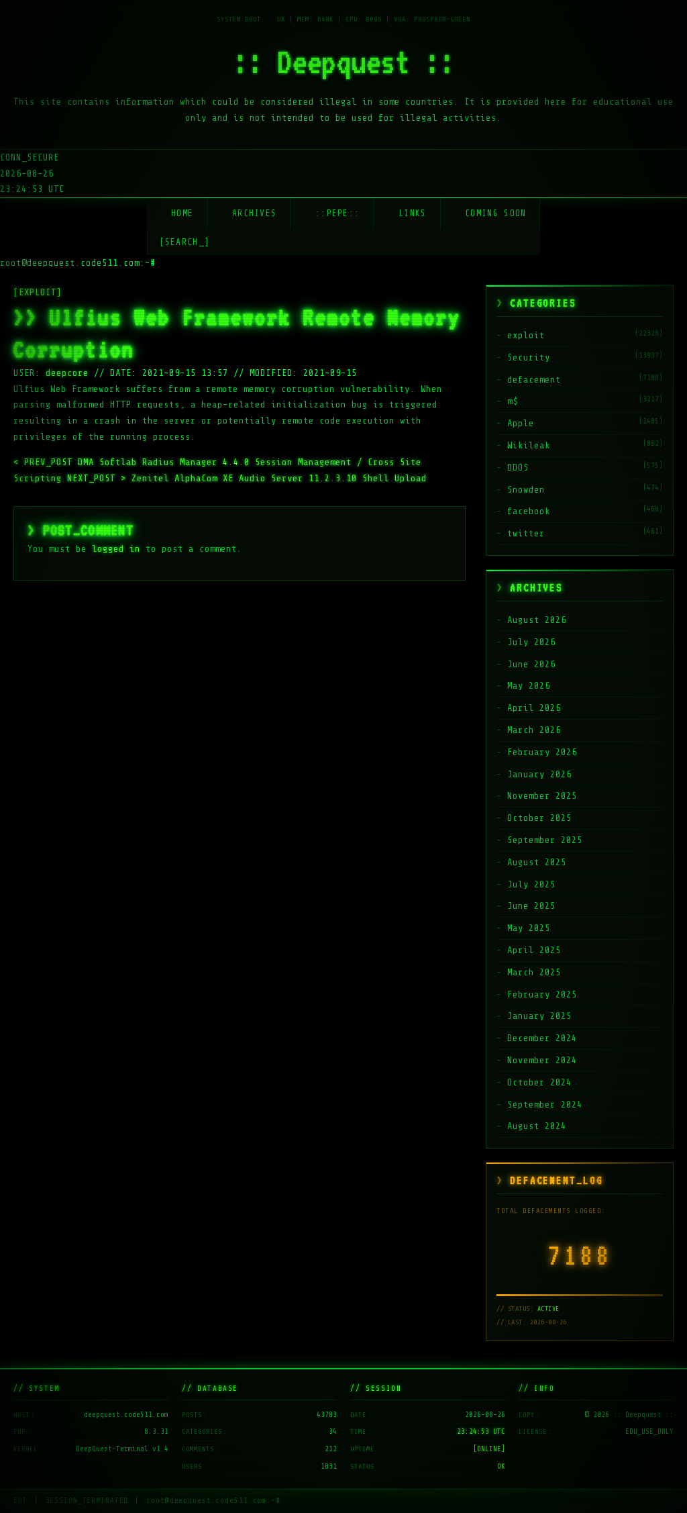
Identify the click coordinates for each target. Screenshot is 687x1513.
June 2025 (531, 906)
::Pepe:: (337, 213)
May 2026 (528, 686)
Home (182, 213)
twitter (526, 533)
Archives (254, 213)
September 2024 (544, 1105)
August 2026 (536, 620)
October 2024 (539, 1082)
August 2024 (536, 1126)
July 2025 (531, 884)
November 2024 (542, 1060)
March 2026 (534, 730)
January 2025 (539, 1016)
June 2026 (531, 664)
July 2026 (531, 642)
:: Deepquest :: (343, 62)
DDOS (518, 467)
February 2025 (542, 994)
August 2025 (536, 862)
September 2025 (544, 840)
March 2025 (534, 972)
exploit (526, 335)
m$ (512, 401)
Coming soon (495, 213)
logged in (116, 549)
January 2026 (539, 774)
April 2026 (534, 708)
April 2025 (534, 950)
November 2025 (542, 796)
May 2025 (528, 928)
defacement (534, 380)
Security (528, 357)
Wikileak (528, 445)
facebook (528, 511)
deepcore (67, 373)
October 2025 (539, 818)
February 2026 (542, 752)
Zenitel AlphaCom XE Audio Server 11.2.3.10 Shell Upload (247, 478)
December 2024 (542, 1038)
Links (413, 213)
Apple (520, 423)
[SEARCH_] (185, 242)
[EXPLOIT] (37, 292)
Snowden (526, 490)
